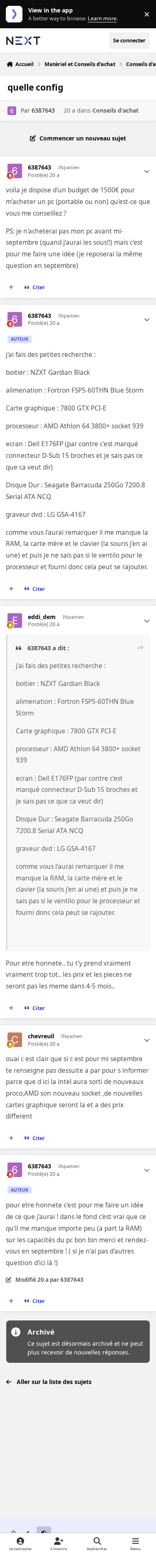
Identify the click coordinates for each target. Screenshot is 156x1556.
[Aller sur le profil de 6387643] (11, 110)
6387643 (43, 110)
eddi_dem (42, 617)
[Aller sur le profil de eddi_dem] (14, 620)
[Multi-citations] (11, 287)
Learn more (16, 14)
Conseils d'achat (115, 110)
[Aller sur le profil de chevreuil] (14, 1039)
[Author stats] (147, 171)
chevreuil (41, 1036)
